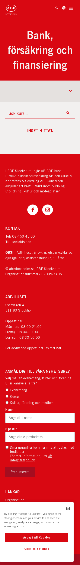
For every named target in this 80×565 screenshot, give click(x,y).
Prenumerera (20, 472)
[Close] (68, 508)
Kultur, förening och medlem (32, 403)
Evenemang (18, 390)
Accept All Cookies (37, 537)
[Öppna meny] (71, 8)
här (58, 348)
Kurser (14, 396)
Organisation (15, 500)
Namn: (9, 409)
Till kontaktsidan (18, 242)
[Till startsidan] (11, 8)
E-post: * (11, 429)
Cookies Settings (36, 548)
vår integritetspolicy (31, 458)
